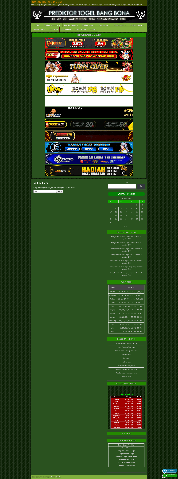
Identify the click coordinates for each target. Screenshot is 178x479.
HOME (37, 25)
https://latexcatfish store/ (126, 347)
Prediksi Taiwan (136, 25)
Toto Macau (103, 25)
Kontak (93, 29)
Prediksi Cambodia (51, 25)
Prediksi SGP (119, 25)
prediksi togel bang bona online (126, 369)
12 (121, 212)
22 (137, 215)
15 (137, 212)
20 (126, 215)
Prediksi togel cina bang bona (126, 343)
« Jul (125, 227)
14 (132, 212)
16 (142, 212)
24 (111, 219)
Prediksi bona (126, 377)
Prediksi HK (38, 29)
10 (111, 212)
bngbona (126, 358)
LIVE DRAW (53, 29)
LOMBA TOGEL (80, 29)
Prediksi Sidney (70, 25)
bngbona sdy (126, 354)
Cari (126, 182)
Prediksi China (87, 25)
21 (132, 215)
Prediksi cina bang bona (126, 365)
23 (142, 215)
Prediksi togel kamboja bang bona (126, 351)
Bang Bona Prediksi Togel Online (46, 1)
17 (111, 215)
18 (116, 215)
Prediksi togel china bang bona (126, 373)
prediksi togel (126, 362)
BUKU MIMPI (66, 29)
